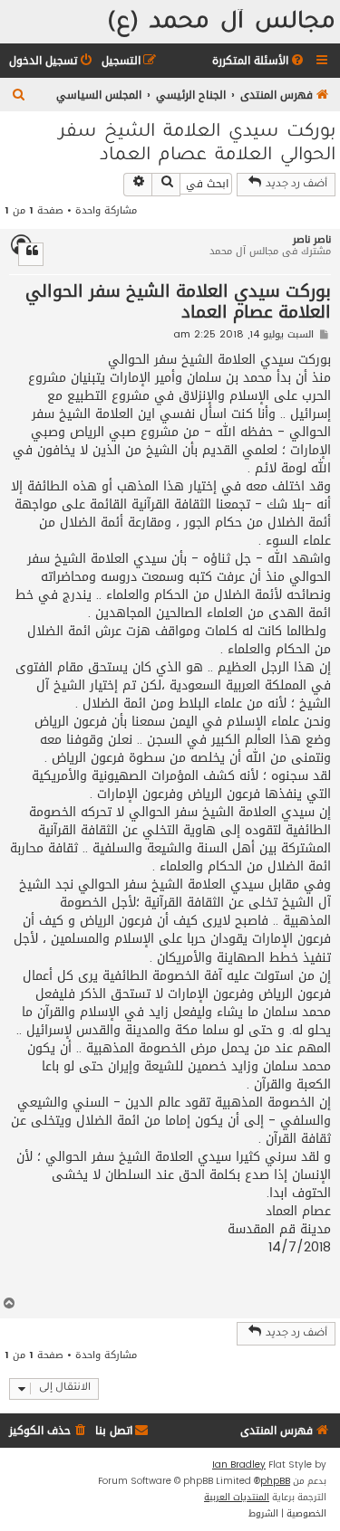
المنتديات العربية (236, 1497)
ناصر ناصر (312, 239)
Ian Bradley (239, 1465)
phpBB (275, 1481)
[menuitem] (259, 61)
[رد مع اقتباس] (31, 254)
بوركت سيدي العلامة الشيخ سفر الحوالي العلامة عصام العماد (197, 144)
